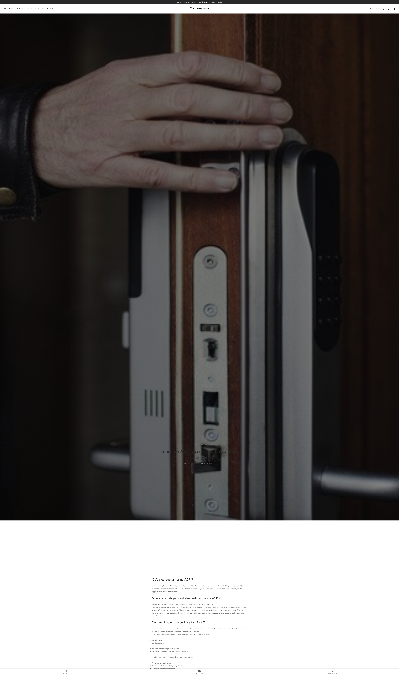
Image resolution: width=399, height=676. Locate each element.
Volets (193, 2)
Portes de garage (203, 2)
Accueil (11, 9)
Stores (213, 2)
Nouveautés (198, 445)
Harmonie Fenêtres (192, 463)
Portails (219, 2)
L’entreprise (20, 9)
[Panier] (393, 9)
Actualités (41, 9)
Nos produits (31, 9)
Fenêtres (186, 2)
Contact (50, 9)
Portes (179, 2)
